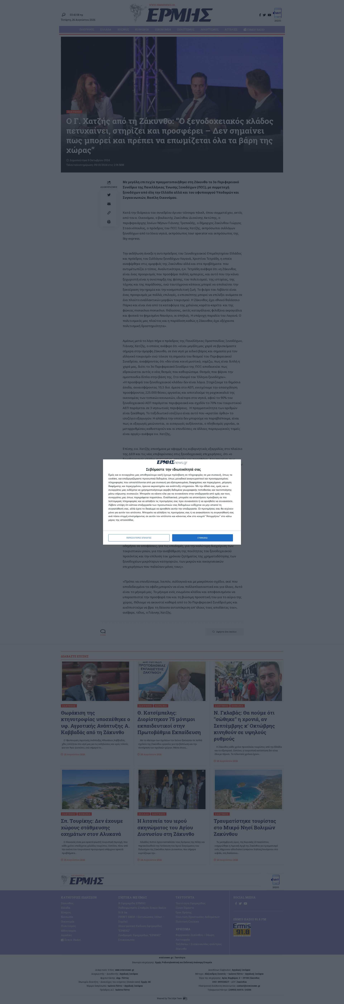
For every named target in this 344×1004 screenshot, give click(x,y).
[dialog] (172, 502)
